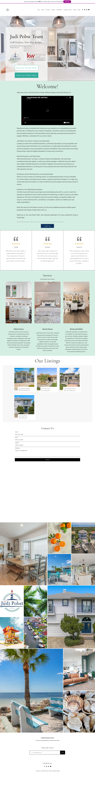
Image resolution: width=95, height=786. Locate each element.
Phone (32, 385)
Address (32, 390)
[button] (71, 401)
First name (33, 375)
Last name (50, 375)
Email (32, 380)
